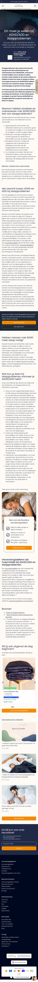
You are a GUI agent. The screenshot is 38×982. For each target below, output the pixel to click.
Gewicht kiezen (6, 922)
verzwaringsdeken (11, 243)
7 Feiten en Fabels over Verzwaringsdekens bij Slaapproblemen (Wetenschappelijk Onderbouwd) (18, 776)
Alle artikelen (19, 818)
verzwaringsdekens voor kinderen (21, 601)
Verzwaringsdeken (7, 864)
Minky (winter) (5, 886)
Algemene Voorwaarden (9, 942)
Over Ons (4, 900)
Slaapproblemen (19, 54)
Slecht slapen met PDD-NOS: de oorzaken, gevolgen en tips (17, 807)
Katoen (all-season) (8, 889)
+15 (19, 974)
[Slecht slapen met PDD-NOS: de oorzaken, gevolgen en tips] (19, 794)
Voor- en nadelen (7, 924)
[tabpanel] (19, 681)
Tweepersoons (6, 869)
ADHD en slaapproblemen (15, 613)
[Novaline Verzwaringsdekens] (19, 5)
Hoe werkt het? (19, 327)
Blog (2, 928)
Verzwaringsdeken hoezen (10, 882)
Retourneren (5, 911)
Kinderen (4, 871)
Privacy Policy (5, 944)
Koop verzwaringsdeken (19, 711)
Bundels (4, 891)
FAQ (2, 904)
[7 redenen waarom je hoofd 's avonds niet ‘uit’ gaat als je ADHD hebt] (19, 731)
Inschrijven (19, 848)
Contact (4, 902)
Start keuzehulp (19, 322)
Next (35, 682)
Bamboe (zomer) (7, 884)
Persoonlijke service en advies (19, 1)
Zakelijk (3, 908)
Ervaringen (4, 906)
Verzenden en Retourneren (10, 937)
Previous (3, 682)
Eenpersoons (5, 866)
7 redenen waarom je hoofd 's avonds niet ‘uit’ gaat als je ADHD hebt (18, 744)
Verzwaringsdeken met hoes (10, 873)
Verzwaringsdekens (26, 245)
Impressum (5, 946)
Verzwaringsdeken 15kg (11, 691)
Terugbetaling (6, 939)
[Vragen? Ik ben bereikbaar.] (34, 978)
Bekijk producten (19, 548)
